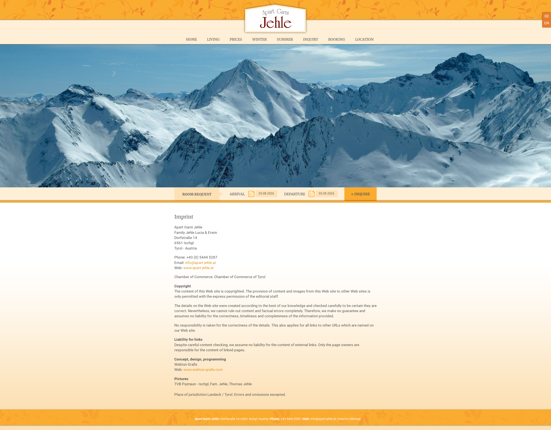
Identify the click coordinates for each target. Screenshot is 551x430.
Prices (236, 39)
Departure (294, 194)
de (547, 16)
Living (213, 39)
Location (364, 39)
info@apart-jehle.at (200, 262)
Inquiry (310, 39)
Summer (285, 39)
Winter (259, 39)
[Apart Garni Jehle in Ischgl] (275, 33)
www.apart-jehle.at (198, 268)
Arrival (237, 194)
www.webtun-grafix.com (203, 369)
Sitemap (355, 419)
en (546, 23)
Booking (336, 39)
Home (191, 39)
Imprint (343, 419)
